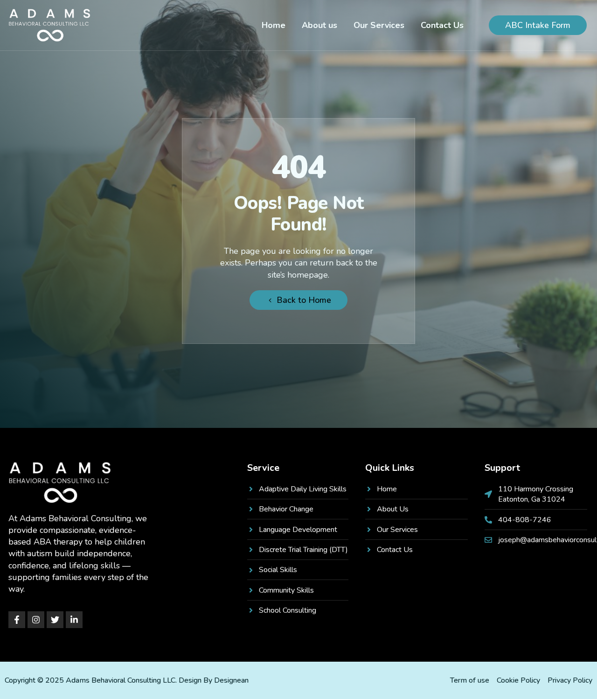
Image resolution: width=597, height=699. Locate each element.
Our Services (379, 25)
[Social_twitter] (55, 619)
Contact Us (442, 25)
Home (273, 25)
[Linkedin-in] (74, 619)
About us (319, 25)
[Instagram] (36, 619)
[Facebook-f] (16, 619)
